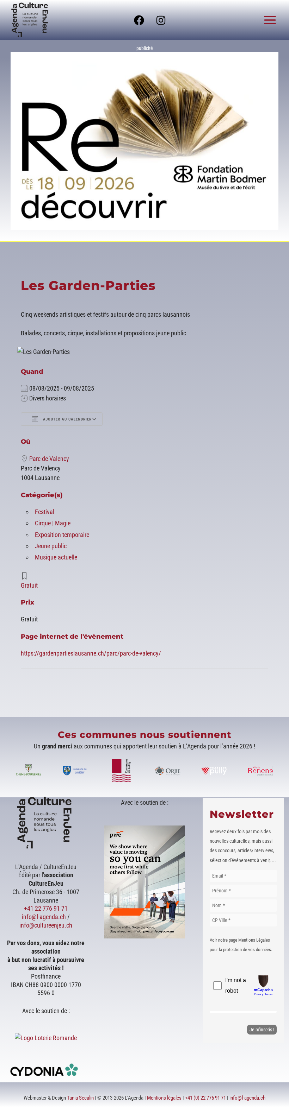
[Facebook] (139, 20)
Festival (44, 511)
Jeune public (51, 546)
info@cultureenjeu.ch (45, 925)
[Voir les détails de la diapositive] (144, 141)
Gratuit (29, 585)
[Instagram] (161, 20)
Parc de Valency (49, 458)
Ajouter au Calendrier (67, 419)
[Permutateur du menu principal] (270, 20)
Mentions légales (164, 1098)
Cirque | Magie (52, 523)
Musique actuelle (56, 557)
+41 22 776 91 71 (46, 908)
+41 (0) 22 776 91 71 (205, 1098)
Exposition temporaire (62, 534)
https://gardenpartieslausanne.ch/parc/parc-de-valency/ (91, 653)
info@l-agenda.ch (44, 917)
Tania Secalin (80, 1098)
